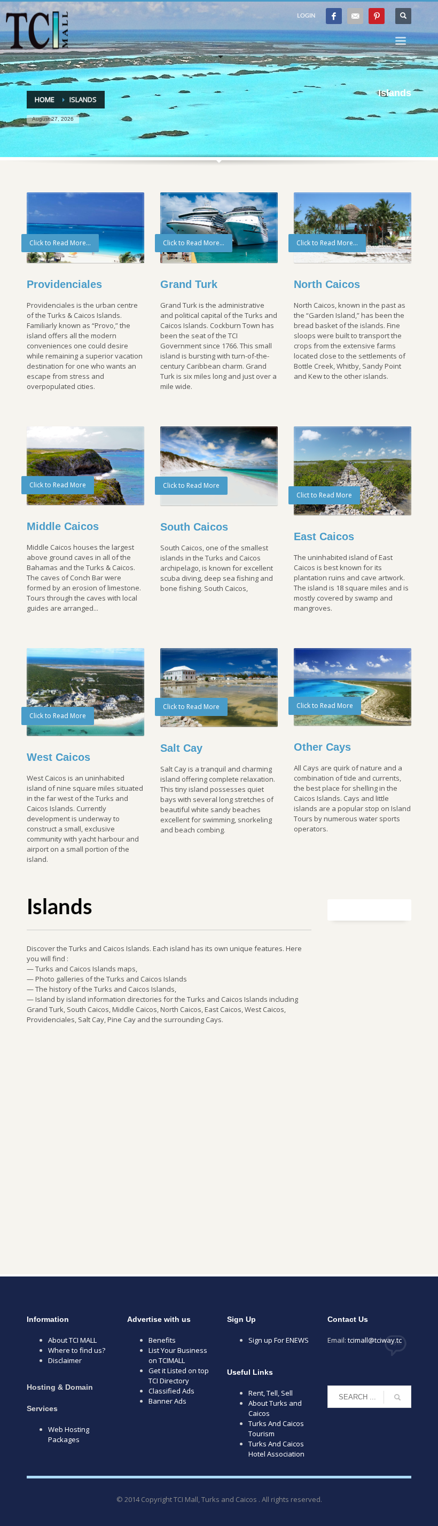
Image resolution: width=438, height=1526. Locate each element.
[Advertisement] (219, 1149)
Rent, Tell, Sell (270, 1393)
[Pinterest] (377, 16)
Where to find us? (76, 1350)
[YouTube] (355, 16)
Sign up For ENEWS (278, 1340)
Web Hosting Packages (68, 1434)
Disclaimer (65, 1360)
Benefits (162, 1340)
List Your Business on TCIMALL (177, 1355)
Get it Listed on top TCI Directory (178, 1375)
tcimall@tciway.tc (375, 1340)
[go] (397, 1397)
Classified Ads (171, 1391)
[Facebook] (334, 16)
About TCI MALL (72, 1340)
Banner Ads (167, 1401)
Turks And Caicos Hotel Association (276, 1449)
